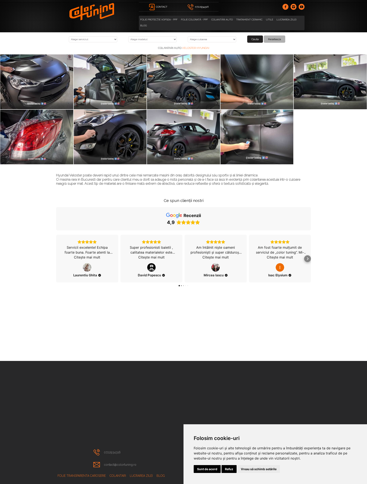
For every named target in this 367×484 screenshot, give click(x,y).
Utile (269, 19)
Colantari (118, 475)
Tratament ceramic (249, 19)
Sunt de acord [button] (207, 469)
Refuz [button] (229, 469)
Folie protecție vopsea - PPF (159, 19)
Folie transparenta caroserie (82, 475)
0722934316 (112, 452)
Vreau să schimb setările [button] (259, 469)
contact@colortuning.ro (120, 464)
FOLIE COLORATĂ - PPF (194, 19)
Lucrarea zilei (286, 19)
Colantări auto (222, 19)
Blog (143, 25)
